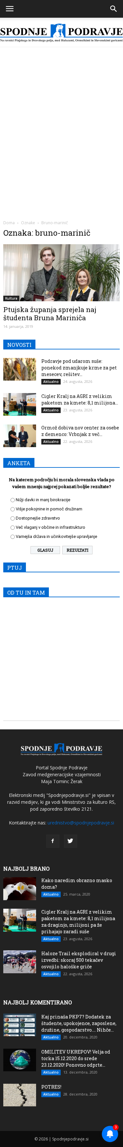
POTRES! (51, 1087)
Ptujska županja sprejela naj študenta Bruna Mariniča (49, 313)
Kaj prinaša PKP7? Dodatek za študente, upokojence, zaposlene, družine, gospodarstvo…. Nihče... (78, 1023)
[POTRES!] (19, 1095)
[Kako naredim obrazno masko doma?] (19, 888)
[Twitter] (70, 841)
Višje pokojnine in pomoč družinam (49, 508)
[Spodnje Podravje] (61, 33)
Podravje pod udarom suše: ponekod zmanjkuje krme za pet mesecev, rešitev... (79, 367)
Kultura (11, 298)
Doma (9, 223)
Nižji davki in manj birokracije (43, 499)
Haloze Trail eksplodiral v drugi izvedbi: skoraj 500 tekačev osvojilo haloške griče (78, 960)
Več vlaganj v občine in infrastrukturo (50, 527)
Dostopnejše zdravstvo (38, 518)
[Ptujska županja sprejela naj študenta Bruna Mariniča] (61, 272)
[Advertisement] (61, 111)
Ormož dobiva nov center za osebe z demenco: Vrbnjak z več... (80, 431)
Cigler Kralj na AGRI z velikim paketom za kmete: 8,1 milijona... (79, 399)
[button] (114, 9)
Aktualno (51, 381)
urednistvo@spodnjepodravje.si (81, 823)
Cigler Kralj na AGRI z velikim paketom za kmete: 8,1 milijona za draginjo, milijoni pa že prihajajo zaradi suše (78, 922)
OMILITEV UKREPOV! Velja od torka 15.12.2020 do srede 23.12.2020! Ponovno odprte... (75, 1058)
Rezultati (77, 550)
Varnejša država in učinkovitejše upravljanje (56, 536)
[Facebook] (52, 841)
